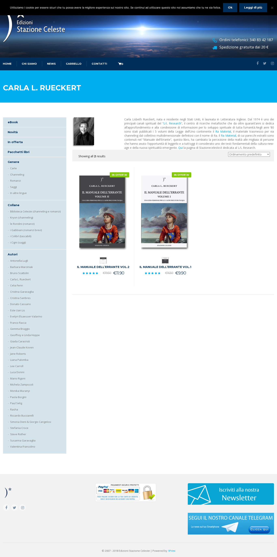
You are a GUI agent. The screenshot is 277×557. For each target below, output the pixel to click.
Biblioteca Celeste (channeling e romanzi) (35, 211)
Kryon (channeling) (21, 217)
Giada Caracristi (20, 341)
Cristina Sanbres (20, 298)
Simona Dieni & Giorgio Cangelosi (30, 422)
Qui (180, 148)
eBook (13, 122)
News (51, 63)
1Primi (171, 551)
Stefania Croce (19, 428)
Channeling (17, 174)
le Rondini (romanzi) (22, 224)
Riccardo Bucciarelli (22, 415)
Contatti (99, 63)
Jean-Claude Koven (22, 347)
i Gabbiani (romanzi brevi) (26, 230)
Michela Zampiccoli (21, 384)
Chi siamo (29, 63)
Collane (13, 205)
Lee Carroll (16, 366)
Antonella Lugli (19, 260)
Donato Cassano (20, 304)
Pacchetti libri (18, 152)
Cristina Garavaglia (22, 291)
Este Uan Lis (17, 310)
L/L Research (172, 123)
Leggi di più (253, 7)
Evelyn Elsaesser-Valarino (26, 316)
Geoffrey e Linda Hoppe (25, 335)
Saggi (13, 187)
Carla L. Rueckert (20, 279)
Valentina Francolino (22, 446)
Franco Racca (18, 323)
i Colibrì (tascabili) (20, 236)
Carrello (74, 63)
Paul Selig (16, 403)
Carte (13, 168)
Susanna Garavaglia (22, 440)
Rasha (14, 409)
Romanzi (15, 180)
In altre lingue (18, 193)
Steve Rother (18, 434)
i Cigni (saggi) (18, 242)
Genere (13, 162)
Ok (230, 7)
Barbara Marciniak (21, 267)
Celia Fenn (16, 285)
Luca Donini (17, 372)
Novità (13, 132)
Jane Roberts (18, 354)
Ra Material (223, 131)
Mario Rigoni (17, 378)
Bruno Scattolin (19, 273)
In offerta (15, 142)
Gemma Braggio (20, 329)
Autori (12, 254)
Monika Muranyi (20, 391)
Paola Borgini (18, 397)
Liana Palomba (19, 360)
